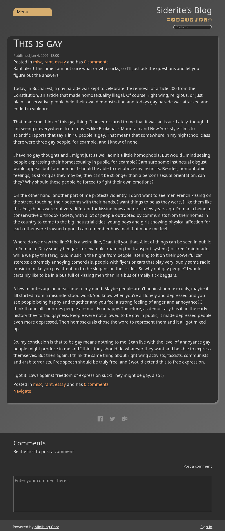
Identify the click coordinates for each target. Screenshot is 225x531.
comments (96, 62)
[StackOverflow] (196, 20)
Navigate (22, 391)
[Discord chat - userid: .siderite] (168, 20)
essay (60, 62)
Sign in (206, 526)
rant (48, 62)
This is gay (37, 43)
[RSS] (173, 20)
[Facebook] (187, 20)
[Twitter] (191, 20)
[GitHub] (201, 20)
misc (37, 62)
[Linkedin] (178, 20)
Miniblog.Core (46, 526)
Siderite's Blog (184, 10)
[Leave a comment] (210, 20)
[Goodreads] (205, 20)
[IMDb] (182, 20)
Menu (22, 12)
